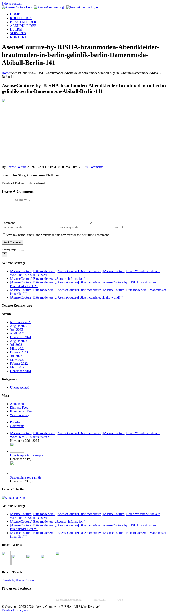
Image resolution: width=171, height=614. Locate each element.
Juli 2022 (16, 356)
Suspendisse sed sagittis (25, 477)
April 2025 (17, 333)
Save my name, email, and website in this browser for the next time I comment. (57, 235)
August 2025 (18, 326)
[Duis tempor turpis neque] (17, 451)
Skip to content (11, 3)
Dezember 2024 (20, 337)
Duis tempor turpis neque (26, 455)
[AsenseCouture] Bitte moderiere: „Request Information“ (47, 278)
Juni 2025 (16, 329)
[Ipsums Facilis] (6, 564)
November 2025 (20, 322)
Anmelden (17, 404)
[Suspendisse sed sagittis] (15, 473)
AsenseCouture (16, 167)
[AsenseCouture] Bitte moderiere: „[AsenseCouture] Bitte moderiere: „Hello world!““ (66, 297)
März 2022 (17, 359)
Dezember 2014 (20, 371)
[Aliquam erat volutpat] (48, 564)
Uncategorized (19, 387)
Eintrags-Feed (19, 407)
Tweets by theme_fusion (18, 580)
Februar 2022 (19, 363)
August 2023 (18, 341)
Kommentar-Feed (21, 411)
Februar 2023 (19, 352)
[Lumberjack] (33, 564)
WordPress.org (19, 415)
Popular (15, 422)
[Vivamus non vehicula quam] (60, 564)
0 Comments (94, 167)
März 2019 (17, 367)
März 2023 (17, 348)
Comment (8, 223)
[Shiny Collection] (18, 564)
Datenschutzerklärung (69, 599)
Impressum (99, 599)
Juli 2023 (16, 344)
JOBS (120, 599)
